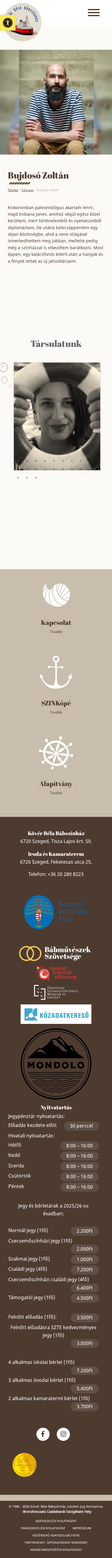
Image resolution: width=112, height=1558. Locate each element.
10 (99, 461)
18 (81, 469)
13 (36, 469)
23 (36, 478)
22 (27, 478)
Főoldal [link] (13, 190)
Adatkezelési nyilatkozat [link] (56, 1521)
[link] (8, 23)
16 (63, 469)
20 (99, 469)
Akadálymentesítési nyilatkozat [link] (56, 1550)
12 (27, 469)
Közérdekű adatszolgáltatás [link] (56, 1535)
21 (18, 478)
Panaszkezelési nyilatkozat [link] (43, 1528)
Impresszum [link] (82, 1528)
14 (45, 469)
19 (90, 469)
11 (18, 469)
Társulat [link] (27, 190)
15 (54, 469)
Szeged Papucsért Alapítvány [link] (56, 937)
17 (72, 469)
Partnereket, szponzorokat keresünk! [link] (56, 1542)
